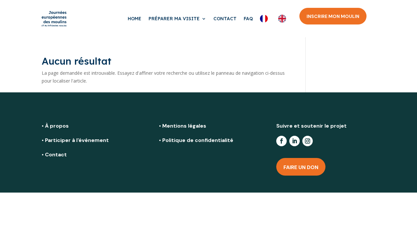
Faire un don (300, 167)
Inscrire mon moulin (333, 16)
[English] (283, 19)
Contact (225, 19)
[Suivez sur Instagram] (307, 141)
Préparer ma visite (174, 19)
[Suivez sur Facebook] (281, 141)
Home (134, 19)
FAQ (248, 19)
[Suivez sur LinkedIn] (294, 141)
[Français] (265, 19)
